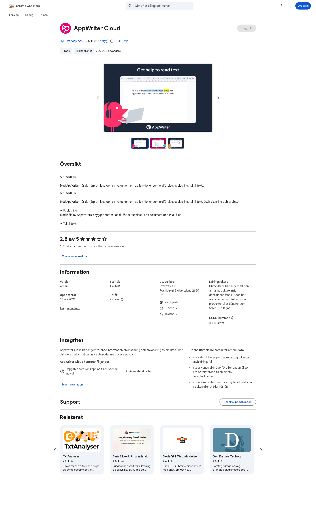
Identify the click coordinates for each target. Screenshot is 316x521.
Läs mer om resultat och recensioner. (100, 246)
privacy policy (124, 354)
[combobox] (164, 6)
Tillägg (66, 51)
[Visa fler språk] (122, 299)
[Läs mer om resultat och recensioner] (233, 318)
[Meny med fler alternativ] (281, 6)
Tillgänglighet (84, 51)
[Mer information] (72, 384)
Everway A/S (74, 41)
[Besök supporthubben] (237, 402)
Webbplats (171, 302)
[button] (289, 6)
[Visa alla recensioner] (75, 256)
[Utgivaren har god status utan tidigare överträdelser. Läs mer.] (62, 41)
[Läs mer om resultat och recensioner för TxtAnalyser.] (72, 461)
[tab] (14, 15)
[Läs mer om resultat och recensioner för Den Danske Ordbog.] (222, 461)
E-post (169, 308)
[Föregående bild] (98, 98)
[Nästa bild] (218, 98)
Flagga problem (70, 308)
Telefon (169, 314)
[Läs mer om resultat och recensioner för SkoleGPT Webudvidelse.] (172, 461)
